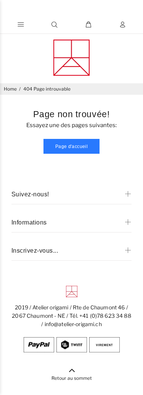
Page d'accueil (71, 146)
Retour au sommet (71, 378)
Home (10, 89)
